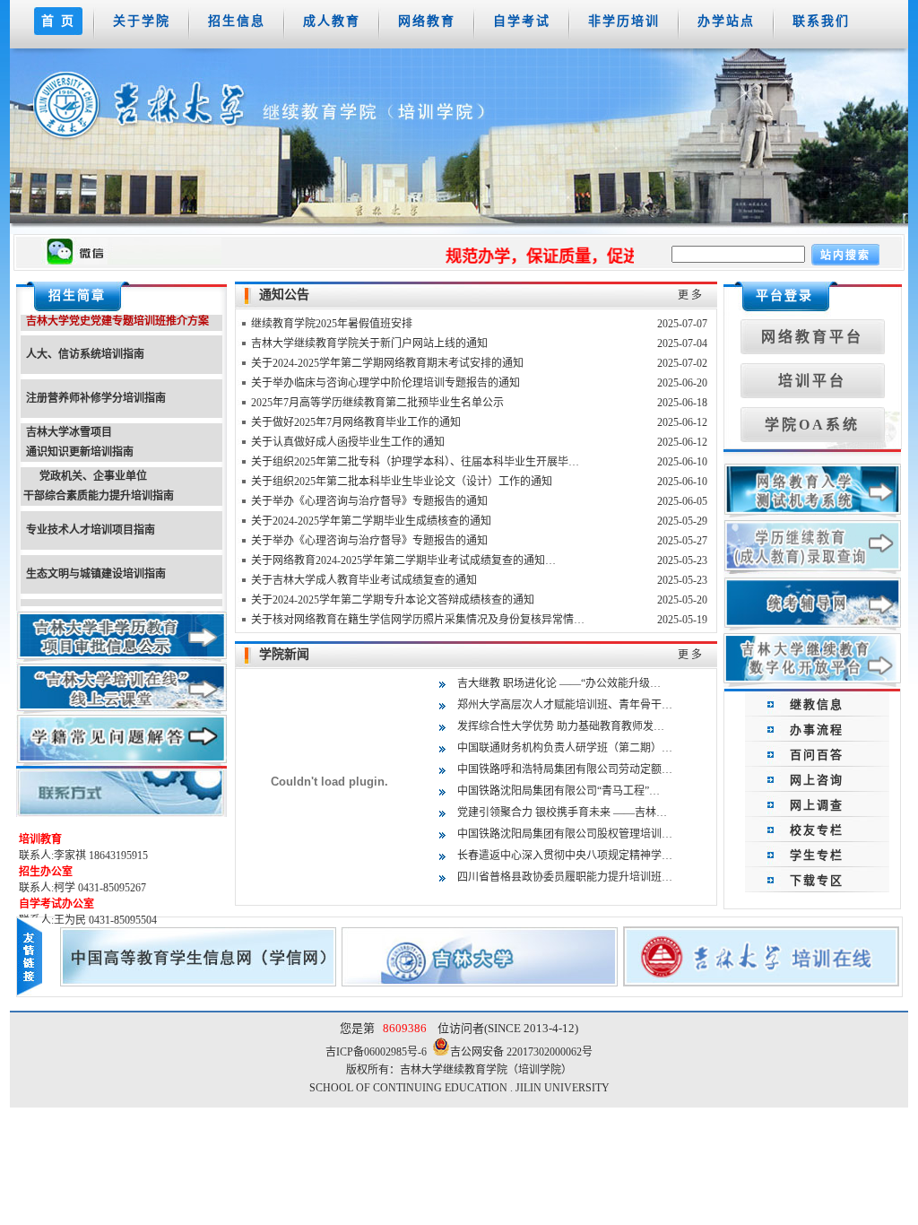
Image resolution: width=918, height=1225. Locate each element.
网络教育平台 (812, 336)
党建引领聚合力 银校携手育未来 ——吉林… (562, 812)
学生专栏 (817, 855)
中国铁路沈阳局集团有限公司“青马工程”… (558, 791)
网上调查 (817, 805)
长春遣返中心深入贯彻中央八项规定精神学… (564, 855)
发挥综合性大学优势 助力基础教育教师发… (560, 726)
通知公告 (284, 294)
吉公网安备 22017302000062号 (521, 1052)
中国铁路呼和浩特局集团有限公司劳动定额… (564, 769)
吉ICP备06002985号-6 (378, 1052)
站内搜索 (845, 255)
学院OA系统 (812, 424)
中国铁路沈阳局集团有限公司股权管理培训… (564, 834)
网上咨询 (817, 779)
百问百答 (817, 754)
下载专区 (817, 880)
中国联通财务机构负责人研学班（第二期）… (564, 748)
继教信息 (817, 704)
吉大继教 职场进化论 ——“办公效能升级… (559, 683)
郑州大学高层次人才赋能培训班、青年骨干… (564, 705)
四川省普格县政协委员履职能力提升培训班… (564, 877)
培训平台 (812, 380)
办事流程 (817, 729)
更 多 (690, 295)
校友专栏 (817, 830)
